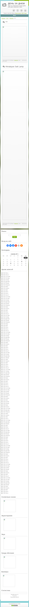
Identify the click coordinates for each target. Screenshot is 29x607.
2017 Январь (6, 357)
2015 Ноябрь (6, 335)
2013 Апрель (6, 288)
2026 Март (5, 486)
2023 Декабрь (6, 450)
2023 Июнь (5, 440)
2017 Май (5, 362)
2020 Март (5, 405)
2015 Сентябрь (6, 332)
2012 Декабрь (6, 281)
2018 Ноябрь (6, 391)
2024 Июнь (5, 459)
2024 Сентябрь (6, 464)
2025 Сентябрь (6, 477)
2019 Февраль (6, 394)
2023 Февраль (6, 435)
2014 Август (6, 313)
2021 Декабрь (6, 422)
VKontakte (21, 10)
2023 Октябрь (6, 447)
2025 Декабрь (6, 482)
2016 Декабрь (6, 356)
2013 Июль (5, 293)
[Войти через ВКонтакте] (10, 245)
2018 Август (6, 386)
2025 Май (5, 474)
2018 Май (5, 381)
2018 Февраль (6, 376)
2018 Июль (5, 384)
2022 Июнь (5, 427)
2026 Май (5, 489)
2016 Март (5, 342)
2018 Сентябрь (6, 388)
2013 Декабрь (6, 301)
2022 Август (6, 428)
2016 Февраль (6, 340)
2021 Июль (5, 418)
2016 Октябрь (6, 352)
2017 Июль (5, 366)
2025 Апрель (6, 472)
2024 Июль (5, 460)
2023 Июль (5, 442)
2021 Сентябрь (6, 420)
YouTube (25, 10)
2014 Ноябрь (6, 317)
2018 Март (5, 378)
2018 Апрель (6, 379)
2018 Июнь (5, 383)
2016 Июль (5, 349)
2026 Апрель (6, 488)
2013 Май (5, 290)
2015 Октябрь (6, 334)
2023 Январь (6, 433)
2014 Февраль (6, 305)
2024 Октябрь (6, 466)
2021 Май (5, 416)
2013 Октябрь (6, 298)
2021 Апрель (6, 415)
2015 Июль (5, 328)
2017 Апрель (6, 361)
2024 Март (5, 454)
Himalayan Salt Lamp (14, 66)
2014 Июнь (5, 312)
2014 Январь (6, 303)
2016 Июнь (5, 347)
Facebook (17, 10)
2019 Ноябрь (6, 401)
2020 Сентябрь (6, 408)
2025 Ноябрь (6, 481)
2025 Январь (6, 469)
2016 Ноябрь (6, 354)
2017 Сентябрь (6, 369)
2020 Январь (6, 403)
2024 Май (5, 457)
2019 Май (5, 400)
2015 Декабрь (6, 337)
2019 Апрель (6, 398)
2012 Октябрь (6, 278)
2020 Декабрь (6, 410)
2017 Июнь (5, 364)
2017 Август (6, 367)
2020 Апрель (6, 406)
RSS (23, 13)
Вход (25, 13)
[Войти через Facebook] (13, 245)
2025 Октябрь (6, 479)
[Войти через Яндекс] (16, 245)
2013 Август (6, 295)
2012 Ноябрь (6, 279)
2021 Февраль (6, 411)
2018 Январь (6, 374)
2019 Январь (6, 393)
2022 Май (5, 425)
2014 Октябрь (6, 315)
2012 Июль (5, 273)
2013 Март (5, 286)
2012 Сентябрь (6, 276)
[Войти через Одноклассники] (21, 245)
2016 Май (5, 345)
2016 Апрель (6, 344)
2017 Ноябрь (6, 371)
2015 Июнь (5, 327)
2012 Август (6, 274)
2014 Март (5, 306)
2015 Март (5, 323)
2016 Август (6, 350)
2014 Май (5, 310)
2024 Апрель (6, 455)
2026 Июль (5, 493)
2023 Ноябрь (6, 449)
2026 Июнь (5, 491)
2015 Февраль (6, 322)
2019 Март (5, 396)
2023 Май (5, 438)
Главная (3, 18)
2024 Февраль (6, 452)
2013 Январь (6, 283)
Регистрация (18, 13)
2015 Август (6, 330)
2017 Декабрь (6, 372)
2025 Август (6, 476)
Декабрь (11, 18)
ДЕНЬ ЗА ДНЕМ (16, 3)
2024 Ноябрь (6, 467)
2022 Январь (6, 423)
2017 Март (5, 359)
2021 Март (5, 413)
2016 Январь (6, 339)
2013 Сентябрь (6, 296)
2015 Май (5, 325)
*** (6, 22)
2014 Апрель (6, 308)
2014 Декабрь (6, 318)
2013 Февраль (6, 284)
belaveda (16, 60)
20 (10, 263)
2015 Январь (6, 320)
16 (21, 261)
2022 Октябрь (6, 430)
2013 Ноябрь (6, 300)
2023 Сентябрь (6, 445)
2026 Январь (6, 484)
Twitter (13, 10)
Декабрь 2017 (14, 254)
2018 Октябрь (6, 389)
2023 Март (5, 437)
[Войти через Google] (18, 245)
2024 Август (6, 462)
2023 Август (6, 444)
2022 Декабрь (6, 432)
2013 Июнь (5, 291)
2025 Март (5, 471)
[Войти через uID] (7, 245)
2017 (7, 18)
